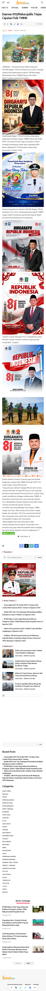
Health (4, 827)
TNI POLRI (5, 883)
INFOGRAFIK (6, 833)
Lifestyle (5, 839)
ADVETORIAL (19, 656)
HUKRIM (5, 830)
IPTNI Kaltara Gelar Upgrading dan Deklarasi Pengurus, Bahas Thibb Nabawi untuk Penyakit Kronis (15, 909)
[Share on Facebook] (7, 24)
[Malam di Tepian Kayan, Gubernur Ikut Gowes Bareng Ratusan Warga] (8, 676)
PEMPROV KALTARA (29, 656)
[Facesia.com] (23, 2)
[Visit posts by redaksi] (4, 30)
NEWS (4, 847)
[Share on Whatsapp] (20, 987)
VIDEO (4, 889)
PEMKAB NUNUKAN (8, 859)
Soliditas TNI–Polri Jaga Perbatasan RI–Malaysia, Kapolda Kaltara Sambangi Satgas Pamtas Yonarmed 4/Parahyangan (21, 638)
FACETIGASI (6, 815)
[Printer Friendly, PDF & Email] (8, 533)
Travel (4, 886)
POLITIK (5, 871)
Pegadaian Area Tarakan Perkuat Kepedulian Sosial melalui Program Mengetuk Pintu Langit (15, 922)
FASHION (5, 818)
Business (5, 794)
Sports (4, 877)
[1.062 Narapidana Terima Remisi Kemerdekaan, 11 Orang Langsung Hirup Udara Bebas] (38, 936)
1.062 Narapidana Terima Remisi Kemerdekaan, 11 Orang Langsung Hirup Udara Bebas (14, 936)
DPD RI (4, 797)
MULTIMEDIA (6, 841)
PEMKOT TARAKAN (8, 865)
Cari (40, 744)
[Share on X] (11, 24)
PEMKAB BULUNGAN (9, 856)
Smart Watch (6, 874)
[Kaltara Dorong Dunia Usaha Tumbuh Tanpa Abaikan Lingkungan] (8, 653)
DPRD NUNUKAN (7, 806)
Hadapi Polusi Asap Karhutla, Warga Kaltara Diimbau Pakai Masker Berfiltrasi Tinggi (28, 663)
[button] (4, 2)
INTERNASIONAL (7, 836)
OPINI (4, 853)
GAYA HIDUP (6, 824)
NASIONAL (5, 844)
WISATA (5, 892)
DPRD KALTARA (7, 803)
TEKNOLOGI (6, 880)
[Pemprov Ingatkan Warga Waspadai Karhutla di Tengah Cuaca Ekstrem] (8, 687)
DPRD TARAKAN (7, 809)
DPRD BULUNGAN (8, 800)
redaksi (10, 30)
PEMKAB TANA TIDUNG (10, 862)
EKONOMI (5, 812)
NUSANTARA (6, 850)
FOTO (4, 821)
